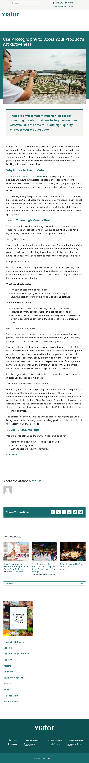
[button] (5, 558)
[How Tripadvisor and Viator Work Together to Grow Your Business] (16, 543)
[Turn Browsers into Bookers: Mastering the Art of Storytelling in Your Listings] (44, 543)
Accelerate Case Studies (16, 653)
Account (7, 659)
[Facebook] (53, 512)
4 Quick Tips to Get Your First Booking (72, 565)
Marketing (8, 671)
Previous (9, 583)
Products (8, 683)
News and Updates (13, 677)
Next (81, 583)
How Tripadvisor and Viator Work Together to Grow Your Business (15, 567)
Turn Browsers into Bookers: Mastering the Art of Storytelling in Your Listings (44, 568)
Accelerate (9, 647)
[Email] (80, 512)
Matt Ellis (35, 481)
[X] (58, 512)
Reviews (7, 689)
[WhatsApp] (69, 512)
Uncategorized (11, 701)
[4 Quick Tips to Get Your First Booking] (73, 543)
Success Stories (11, 695)
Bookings (8, 665)
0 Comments (18, 572)
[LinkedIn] (64, 512)
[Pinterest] (75, 512)
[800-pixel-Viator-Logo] (10, 13)
